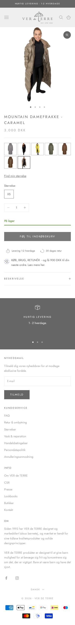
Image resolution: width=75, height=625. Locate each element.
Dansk (35, 589)
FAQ (7, 415)
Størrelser (10, 429)
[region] (37, 320)
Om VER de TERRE (16, 475)
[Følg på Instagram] (17, 578)
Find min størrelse (15, 176)
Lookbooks (11, 496)
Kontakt (8, 510)
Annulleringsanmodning (18, 457)
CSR (7, 482)
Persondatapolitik (14, 450)
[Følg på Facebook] (6, 578)
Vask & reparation (15, 436)
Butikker (9, 503)
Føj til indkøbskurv (37, 236)
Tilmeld (17, 395)
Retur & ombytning (15, 422)
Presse (8, 489)
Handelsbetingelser (16, 443)
